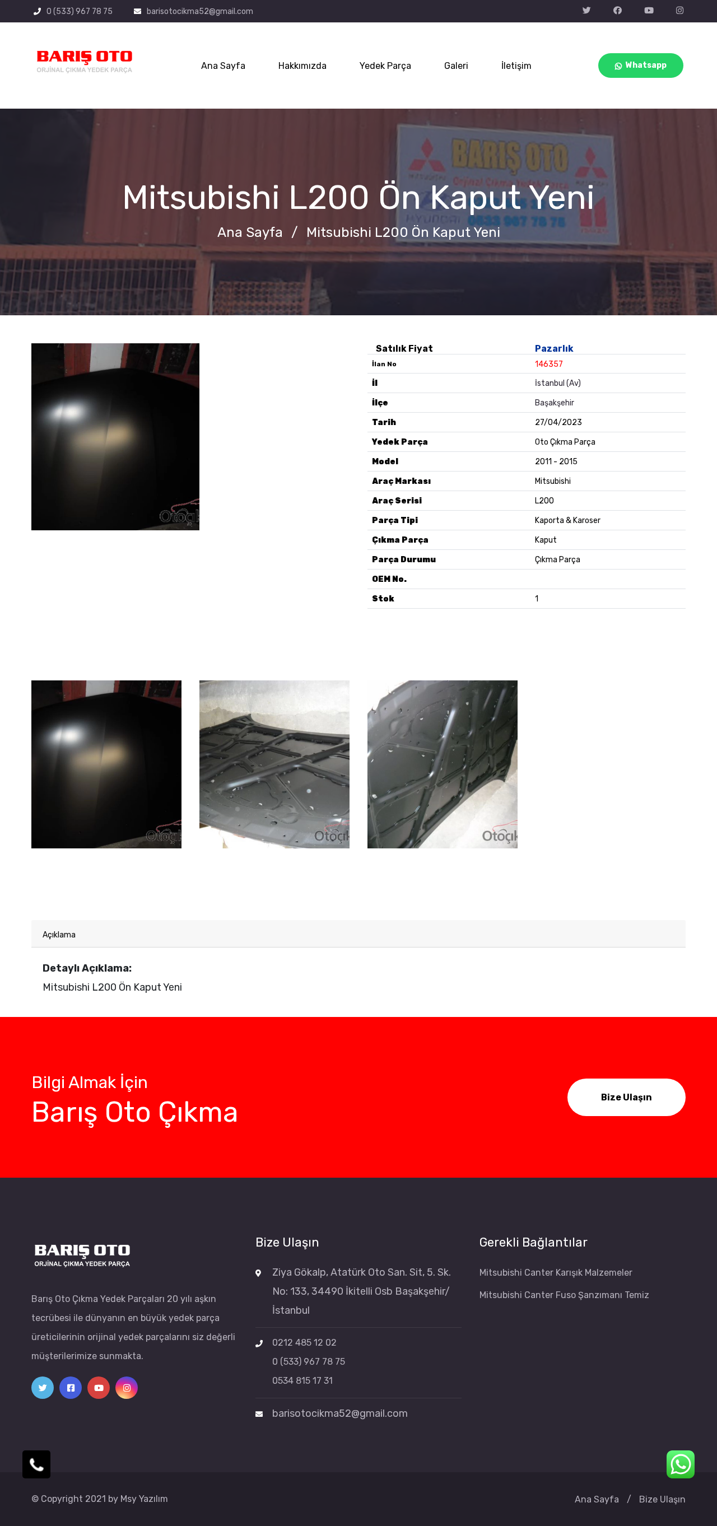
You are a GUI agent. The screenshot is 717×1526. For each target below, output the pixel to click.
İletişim (516, 65)
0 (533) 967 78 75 (79, 11)
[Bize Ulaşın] (36, 1464)
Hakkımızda (302, 65)
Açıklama (59, 935)
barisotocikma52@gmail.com (200, 11)
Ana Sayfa (223, 65)
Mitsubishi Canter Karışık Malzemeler (555, 1272)
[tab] (358, 934)
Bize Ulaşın (626, 1097)
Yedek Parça (385, 65)
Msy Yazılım (144, 1499)
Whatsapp (646, 65)
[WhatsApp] (681, 1464)
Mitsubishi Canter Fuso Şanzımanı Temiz (564, 1295)
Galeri (456, 65)
